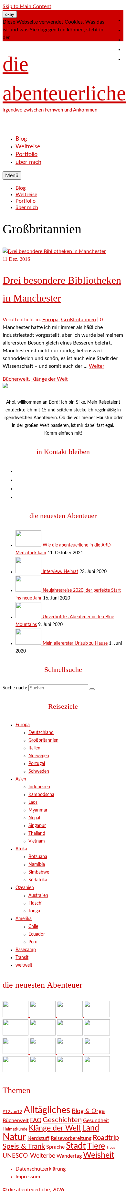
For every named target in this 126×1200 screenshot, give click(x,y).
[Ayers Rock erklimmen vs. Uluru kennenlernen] (43, 1033)
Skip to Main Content (27, 6)
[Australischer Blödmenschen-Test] (97, 1052)
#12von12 (12, 1112)
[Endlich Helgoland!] (70, 1070)
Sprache (55, 1147)
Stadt (76, 1146)
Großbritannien (78, 319)
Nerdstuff (38, 1138)
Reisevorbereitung (71, 1138)
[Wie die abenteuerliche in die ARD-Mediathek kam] (29, 545)
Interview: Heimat (60, 571)
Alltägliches (47, 1110)
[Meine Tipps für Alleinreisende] (97, 1070)
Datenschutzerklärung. (37, 37)
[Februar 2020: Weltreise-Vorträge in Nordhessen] (97, 1033)
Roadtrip (106, 1137)
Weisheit (98, 1155)
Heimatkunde (15, 1129)
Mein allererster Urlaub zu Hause (75, 643)
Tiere (96, 1146)
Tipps (110, 1147)
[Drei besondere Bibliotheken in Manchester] (54, 251)
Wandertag (69, 1156)
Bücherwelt (16, 379)
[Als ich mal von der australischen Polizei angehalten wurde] (43, 1070)
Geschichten (62, 1119)
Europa (50, 319)
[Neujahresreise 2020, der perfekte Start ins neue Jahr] (29, 590)
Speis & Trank (24, 1146)
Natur (14, 1137)
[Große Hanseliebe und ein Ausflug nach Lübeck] (70, 1033)
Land (90, 1128)
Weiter (96, 366)
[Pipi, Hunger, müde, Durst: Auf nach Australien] (16, 1070)
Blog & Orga (88, 1111)
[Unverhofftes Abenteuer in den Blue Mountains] (29, 617)
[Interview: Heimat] (29, 571)
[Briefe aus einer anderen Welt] (16, 1052)
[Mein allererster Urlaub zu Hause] (29, 643)
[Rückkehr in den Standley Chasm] (70, 1052)
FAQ (35, 1120)
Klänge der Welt (49, 379)
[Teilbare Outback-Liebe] (43, 1052)
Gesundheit (96, 1120)
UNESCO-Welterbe (29, 1155)
